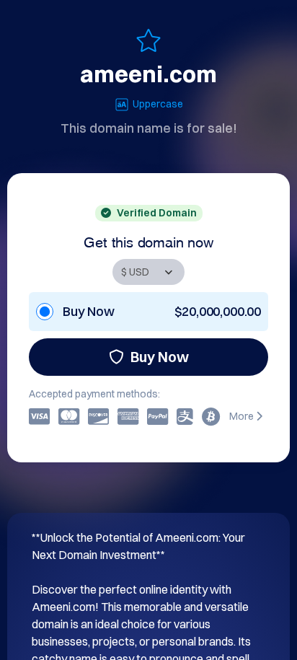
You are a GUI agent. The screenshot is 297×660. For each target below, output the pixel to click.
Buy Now (159, 357)
